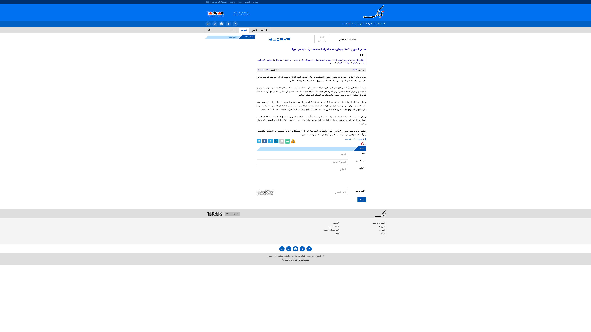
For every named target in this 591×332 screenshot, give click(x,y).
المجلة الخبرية (333, 226)
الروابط (247, 2)
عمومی (341, 39)
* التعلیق (362, 168)
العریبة (235, 213)
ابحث (353, 24)
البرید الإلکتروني (359, 160)
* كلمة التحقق (360, 191)
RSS (207, 2)
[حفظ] (278, 39)
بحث (240, 2)
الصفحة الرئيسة (379, 24)
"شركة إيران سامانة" (290, 260)
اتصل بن (381, 230)
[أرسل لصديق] (274, 39)
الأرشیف (232, 2)
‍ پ (285, 39)
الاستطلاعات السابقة (219, 2)
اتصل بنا (255, 2)
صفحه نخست (352, 39)
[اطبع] (270, 39)
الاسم (363, 153)
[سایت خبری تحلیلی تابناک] (217, 10)
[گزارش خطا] (293, 141)
